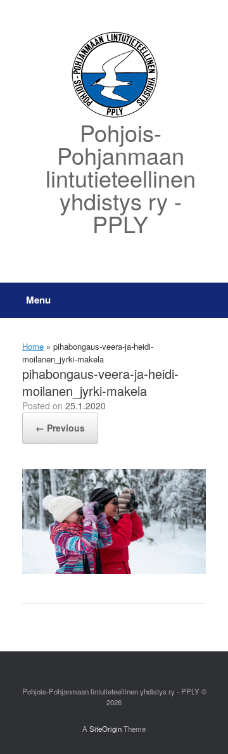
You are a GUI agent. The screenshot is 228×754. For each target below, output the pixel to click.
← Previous (60, 427)
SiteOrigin (105, 729)
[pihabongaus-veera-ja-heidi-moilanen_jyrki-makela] (114, 571)
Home (33, 346)
